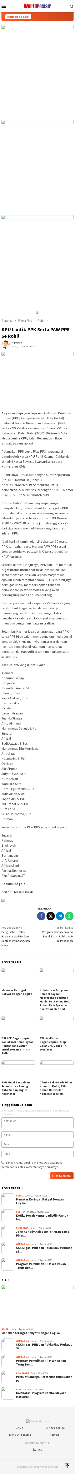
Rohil (19, 1195)
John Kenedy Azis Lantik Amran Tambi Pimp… (43, 1233)
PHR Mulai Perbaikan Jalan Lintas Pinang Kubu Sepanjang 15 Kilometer (15, 1088)
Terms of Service (19, 1434)
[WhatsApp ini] (69, 916)
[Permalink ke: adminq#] (5, 344)
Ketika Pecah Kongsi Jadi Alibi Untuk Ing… (42, 1217)
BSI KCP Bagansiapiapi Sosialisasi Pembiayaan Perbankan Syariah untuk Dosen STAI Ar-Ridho (17, 1045)
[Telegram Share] (60, 916)
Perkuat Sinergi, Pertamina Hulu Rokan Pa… (44, 1379)
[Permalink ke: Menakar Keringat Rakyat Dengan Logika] (18, 977)
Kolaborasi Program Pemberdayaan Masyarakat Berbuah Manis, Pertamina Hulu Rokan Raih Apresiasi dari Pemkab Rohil (55, 999)
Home (19, 1428)
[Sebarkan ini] (41, 916)
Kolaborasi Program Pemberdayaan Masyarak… (41, 1395)
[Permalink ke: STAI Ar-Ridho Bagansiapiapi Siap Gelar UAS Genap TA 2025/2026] (57, 1025)
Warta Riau (22, 1244)
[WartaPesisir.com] (37, 6)
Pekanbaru (22, 1373)
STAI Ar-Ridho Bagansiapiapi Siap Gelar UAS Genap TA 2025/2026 (53, 1043)
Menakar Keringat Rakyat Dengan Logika (16, 992)
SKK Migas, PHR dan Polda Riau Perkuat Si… (44, 1250)
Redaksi (55, 1434)
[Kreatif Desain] (3, 900)
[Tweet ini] (50, 916)
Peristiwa (22, 1227)
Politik (20, 1211)
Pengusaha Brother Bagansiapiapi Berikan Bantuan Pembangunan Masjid (15, 936)
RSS (40, 1450)
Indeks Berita (55, 1428)
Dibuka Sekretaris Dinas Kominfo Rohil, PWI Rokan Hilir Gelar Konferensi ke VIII (56, 1088)
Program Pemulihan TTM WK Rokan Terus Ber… (41, 1266)
